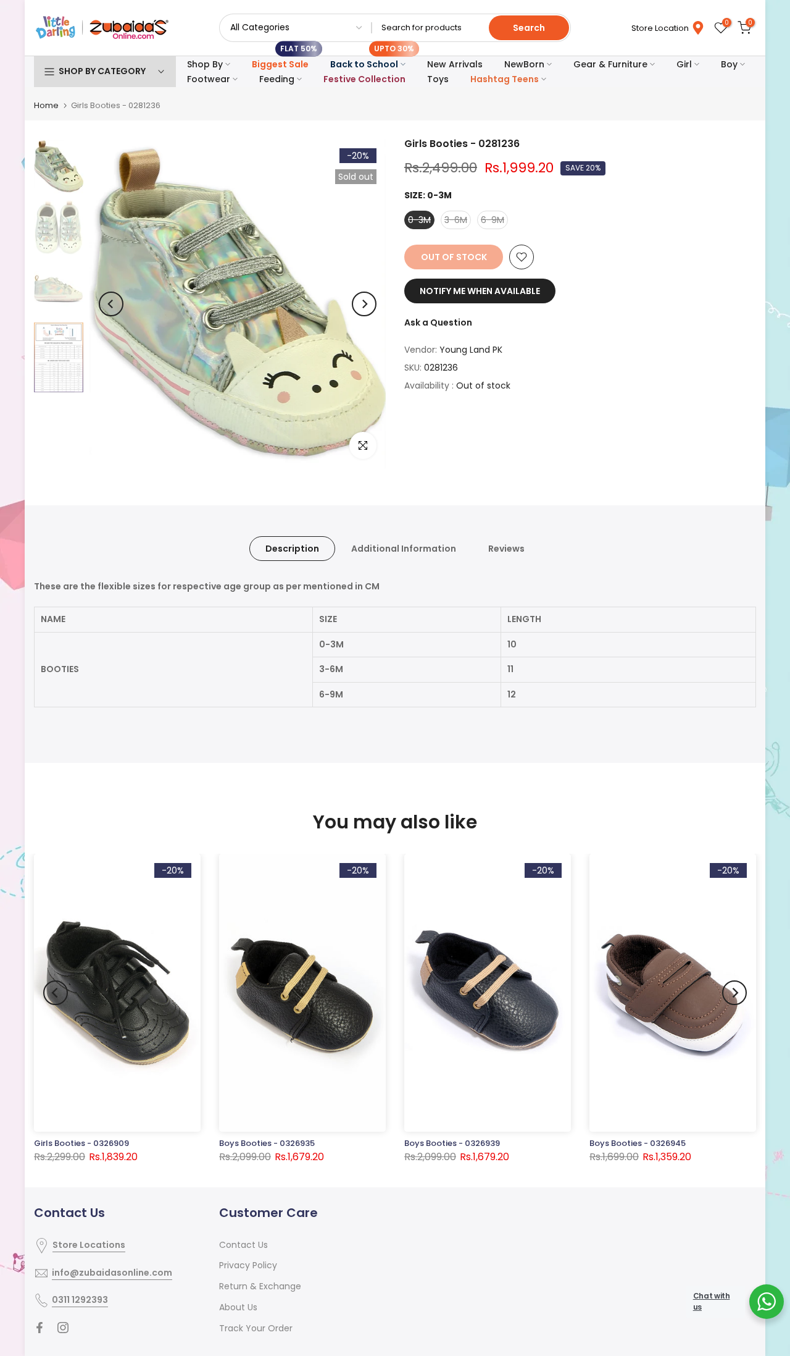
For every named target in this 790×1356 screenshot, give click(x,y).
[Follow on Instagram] (63, 1327)
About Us (238, 1307)
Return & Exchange (260, 1286)
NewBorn (524, 64)
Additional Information (403, 548)
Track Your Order (256, 1328)
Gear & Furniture (610, 64)
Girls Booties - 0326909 (81, 1143)
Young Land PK (470, 349)
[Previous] (111, 304)
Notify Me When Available (480, 291)
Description (292, 548)
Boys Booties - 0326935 (267, 1143)
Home (46, 105)
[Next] (364, 304)
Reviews (506, 548)
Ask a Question (438, 322)
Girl (684, 64)
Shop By (205, 64)
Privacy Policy (248, 1265)
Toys (438, 79)
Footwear (208, 79)
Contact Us (243, 1245)
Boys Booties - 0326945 (637, 1143)
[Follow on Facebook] (39, 1327)
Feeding (276, 79)
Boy (729, 64)
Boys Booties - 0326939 (452, 1143)
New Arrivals (455, 64)
